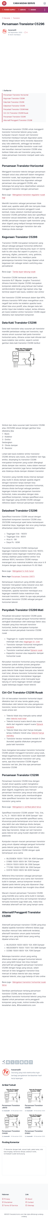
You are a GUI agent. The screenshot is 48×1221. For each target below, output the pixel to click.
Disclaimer (8, 1202)
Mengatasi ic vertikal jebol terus (27, 807)
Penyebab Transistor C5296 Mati (15, 109)
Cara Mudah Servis (24, 3)
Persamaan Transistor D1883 (34, 1132)
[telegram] (22, 1062)
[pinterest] (26, 1062)
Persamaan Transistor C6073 (23, 577)
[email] (31, 1062)
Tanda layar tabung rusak (24, 272)
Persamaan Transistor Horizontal (15, 95)
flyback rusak (36, 650)
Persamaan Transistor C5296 (14, 117)
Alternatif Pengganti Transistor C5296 (17, 120)
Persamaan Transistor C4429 (11, 1132)
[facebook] (8, 1062)
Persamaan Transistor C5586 (34, 1106)
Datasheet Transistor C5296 (14, 106)
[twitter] (12, 1062)
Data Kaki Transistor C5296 (13, 102)
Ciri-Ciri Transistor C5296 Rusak (15, 113)
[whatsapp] (17, 1062)
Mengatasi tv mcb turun (23, 571)
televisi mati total (18, 718)
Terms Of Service (11, 1206)
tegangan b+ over (32, 642)
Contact (30, 1202)
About (29, 1199)
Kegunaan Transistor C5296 (14, 98)
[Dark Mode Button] (44, 3)
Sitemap (30, 1206)
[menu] (4, 3)
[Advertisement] (24, 62)
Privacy (7, 1199)
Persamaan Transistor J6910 (11, 1106)
